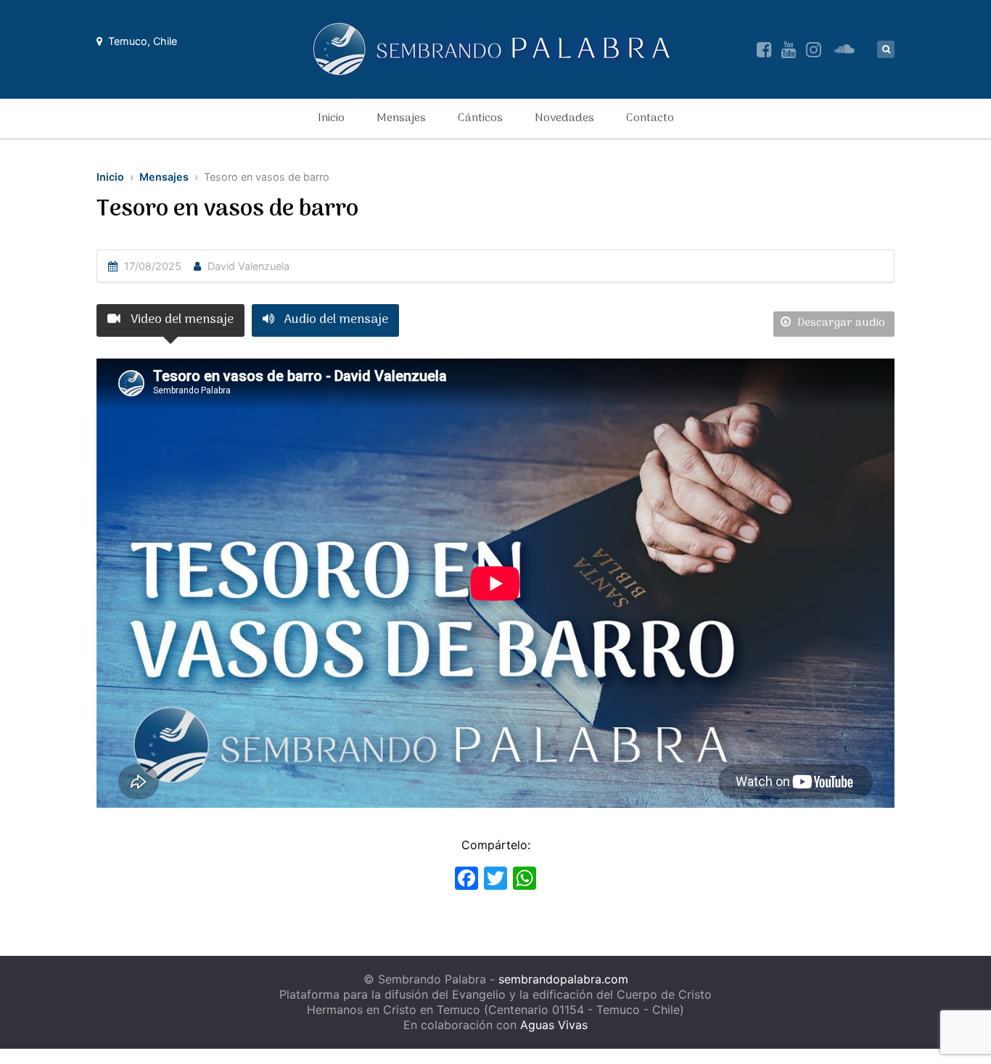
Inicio (331, 118)
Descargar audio (839, 323)
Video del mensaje (181, 319)
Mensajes (401, 118)
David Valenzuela (248, 266)
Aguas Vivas (554, 1025)
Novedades (564, 118)
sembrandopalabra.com (563, 979)
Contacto (650, 118)
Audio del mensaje (334, 319)
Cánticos (480, 118)
